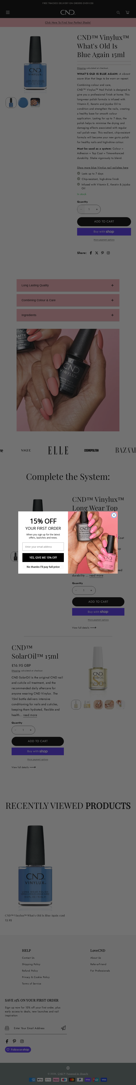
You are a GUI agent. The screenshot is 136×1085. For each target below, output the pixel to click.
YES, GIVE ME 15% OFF (43, 557)
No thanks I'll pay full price (43, 566)
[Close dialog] (113, 515)
